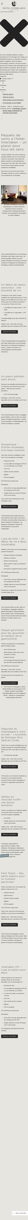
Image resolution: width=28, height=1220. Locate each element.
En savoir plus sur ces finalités (12, 103)
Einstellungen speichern (5, 108)
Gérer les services (8, 97)
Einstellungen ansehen (18, 106)
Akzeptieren (3, 106)
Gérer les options (8, 94)
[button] (14, 33)
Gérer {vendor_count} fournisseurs (13, 100)
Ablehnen (9, 106)
